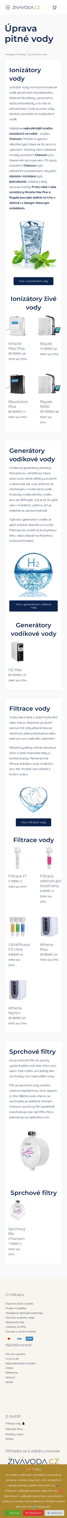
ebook (9, 1382)
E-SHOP (13, 1416)
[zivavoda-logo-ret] (26, 5)
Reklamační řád (15, 1322)
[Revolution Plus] (18, 384)
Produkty (20, 54)
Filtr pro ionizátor (16, 1354)
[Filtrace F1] (18, 858)
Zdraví (9, 1368)
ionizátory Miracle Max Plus (28, 192)
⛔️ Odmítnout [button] (33, 1512)
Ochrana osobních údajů (20, 1317)
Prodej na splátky (16, 1308)
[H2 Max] (18, 652)
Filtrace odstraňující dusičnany (50, 881)
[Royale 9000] (49, 384)
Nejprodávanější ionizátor (21, 1363)
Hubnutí (10, 1377)
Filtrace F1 (17, 876)
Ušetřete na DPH (16, 1327)
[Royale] (49, 325)
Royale (14, 197)
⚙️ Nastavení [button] (54, 1512)
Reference (12, 1372)
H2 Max (15, 670)
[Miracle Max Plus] (18, 325)
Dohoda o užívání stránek (21, 1331)
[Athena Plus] (49, 926)
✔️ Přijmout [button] (12, 1512)
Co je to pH (12, 1358)
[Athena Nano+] (18, 990)
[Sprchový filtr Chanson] (18, 1211)
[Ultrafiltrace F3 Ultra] (18, 926)
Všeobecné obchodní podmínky (24, 1313)
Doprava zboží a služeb (19, 1303)
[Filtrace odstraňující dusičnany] (49, 858)
